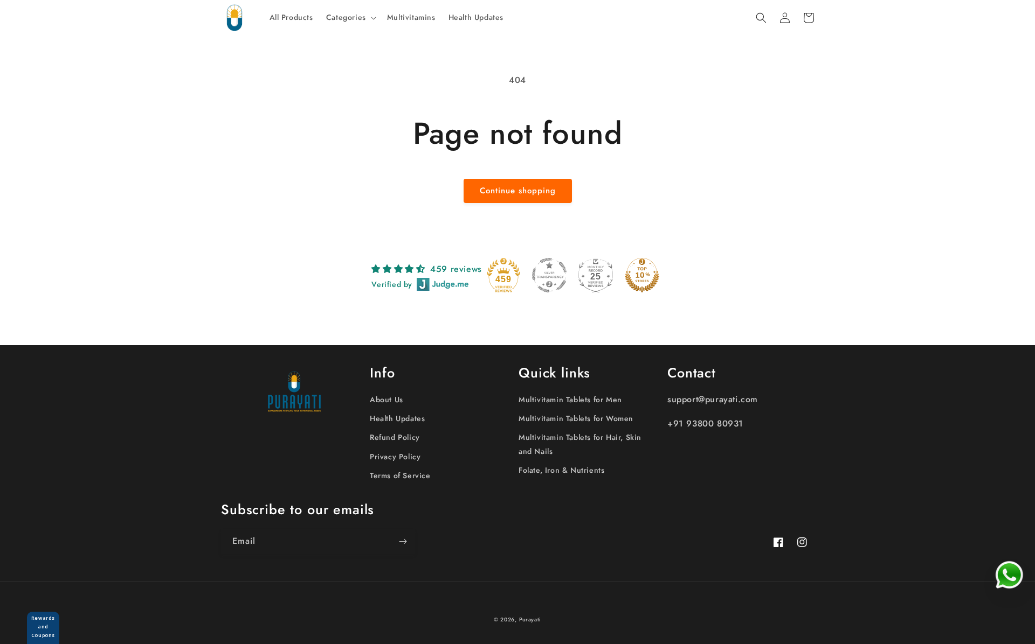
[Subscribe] (403, 541)
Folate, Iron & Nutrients (561, 470)
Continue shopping (518, 191)
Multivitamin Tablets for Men (570, 399)
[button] (350, 17)
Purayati (530, 619)
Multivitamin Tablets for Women (576, 418)
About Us (386, 399)
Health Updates (397, 418)
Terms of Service (400, 475)
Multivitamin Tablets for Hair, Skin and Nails (580, 444)
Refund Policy (395, 437)
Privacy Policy (395, 456)
